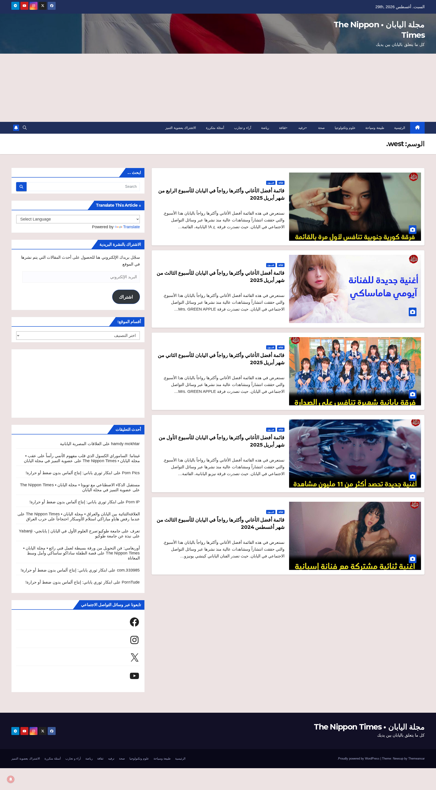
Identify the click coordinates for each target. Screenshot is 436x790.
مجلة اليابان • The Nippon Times (369, 727)
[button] (25, 127)
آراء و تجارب (242, 128)
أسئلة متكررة (215, 128)
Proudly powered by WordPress (359, 758)
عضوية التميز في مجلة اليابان (48, 461)
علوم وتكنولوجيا (345, 128)
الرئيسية (399, 128)
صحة (321, 128)
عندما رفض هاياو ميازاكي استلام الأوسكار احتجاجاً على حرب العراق (83, 519)
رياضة (265, 128)
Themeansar (416, 758)
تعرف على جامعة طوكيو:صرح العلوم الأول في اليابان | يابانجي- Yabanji (79, 531)
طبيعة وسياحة (374, 128)
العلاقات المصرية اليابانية (80, 443)
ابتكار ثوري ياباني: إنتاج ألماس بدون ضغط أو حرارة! (69, 473)
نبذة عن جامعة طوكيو (113, 536)
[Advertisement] (218, 88)
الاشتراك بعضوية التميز (180, 128)
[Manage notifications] (10, 779)
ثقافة (282, 128)
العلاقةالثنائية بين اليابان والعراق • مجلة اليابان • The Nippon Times (83, 514)
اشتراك (126, 296)
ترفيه (301, 128)
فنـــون (271, 182)
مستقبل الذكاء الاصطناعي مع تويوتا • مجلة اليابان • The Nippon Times (80, 485)
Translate (131, 227)
